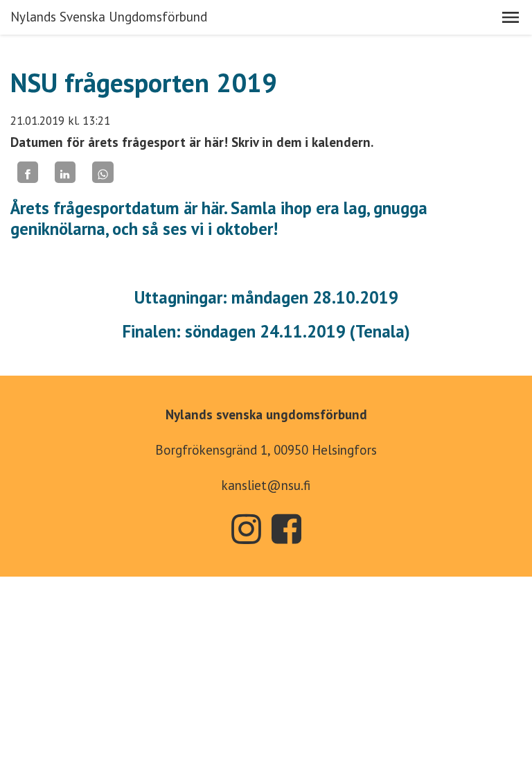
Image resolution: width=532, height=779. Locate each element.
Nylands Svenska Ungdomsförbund (108, 16)
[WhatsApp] (102, 172)
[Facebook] (27, 172)
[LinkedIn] (65, 172)
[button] (510, 17)
